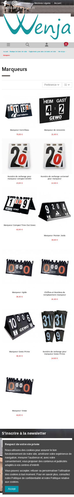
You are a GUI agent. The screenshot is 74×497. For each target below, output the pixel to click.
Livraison (26, 3)
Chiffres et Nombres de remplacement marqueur (54, 293)
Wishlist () (10, 8)
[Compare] (19, 126)
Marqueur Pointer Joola (54, 236)
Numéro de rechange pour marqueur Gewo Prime (54, 353)
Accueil (57, 3)
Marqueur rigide (19, 292)
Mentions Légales (42, 3)
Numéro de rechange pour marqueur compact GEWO (19, 177)
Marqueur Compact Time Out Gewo (19, 225)
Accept (11, 488)
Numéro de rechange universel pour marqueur (55, 177)
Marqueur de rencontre (54, 130)
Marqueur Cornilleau (19, 130)
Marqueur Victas (19, 411)
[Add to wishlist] (14, 126)
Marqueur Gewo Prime (19, 352)
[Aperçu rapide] (24, 126)
